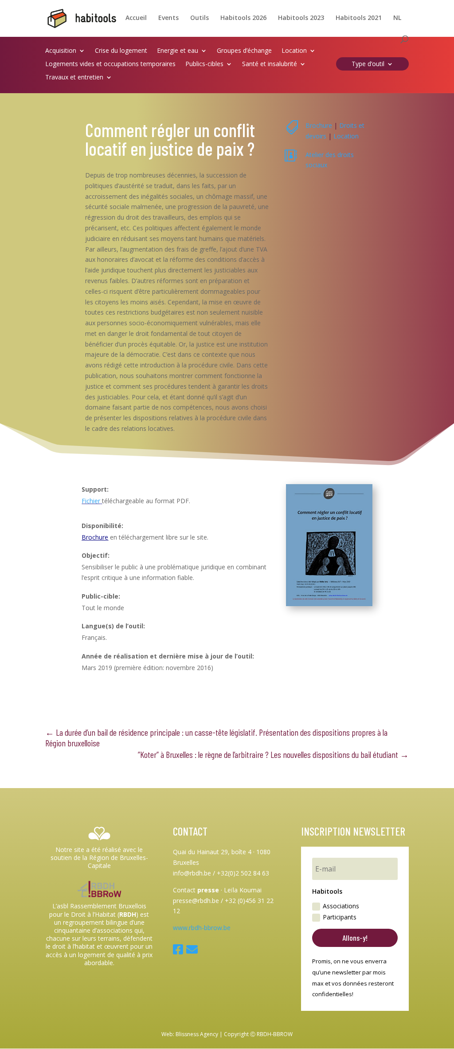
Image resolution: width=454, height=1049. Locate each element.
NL (397, 18)
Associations (341, 906)
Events (168, 18)
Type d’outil (368, 64)
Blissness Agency (197, 1034)
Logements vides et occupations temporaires (110, 64)
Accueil (136, 18)
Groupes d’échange (244, 51)
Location (294, 51)
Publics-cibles (204, 64)
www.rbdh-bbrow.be (202, 927)
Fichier (91, 501)
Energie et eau (177, 51)
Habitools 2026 (243, 18)
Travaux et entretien (74, 77)
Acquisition (60, 51)
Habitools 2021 (359, 18)
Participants (339, 917)
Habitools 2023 (301, 18)
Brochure (318, 125)
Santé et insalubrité (269, 64)
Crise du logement (121, 51)
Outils (199, 18)
